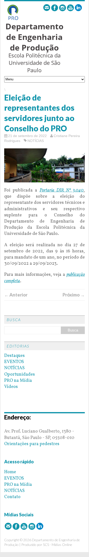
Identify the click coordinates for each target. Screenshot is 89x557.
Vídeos (11, 387)
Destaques (14, 356)
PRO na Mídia (18, 381)
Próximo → (74, 294)
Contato (12, 497)
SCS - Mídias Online (57, 544)
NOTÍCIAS (35, 141)
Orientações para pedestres (31, 444)
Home (10, 472)
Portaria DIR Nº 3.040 (62, 190)
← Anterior (15, 294)
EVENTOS (14, 362)
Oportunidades (19, 374)
